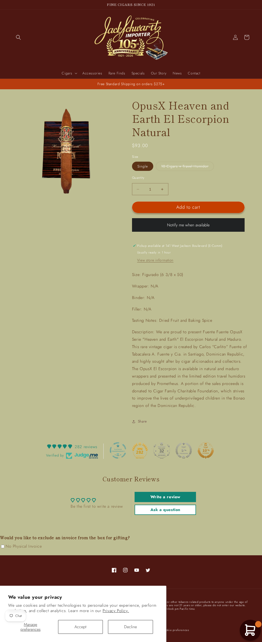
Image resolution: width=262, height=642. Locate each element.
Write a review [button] (165, 497)
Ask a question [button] (165, 510)
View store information (155, 260)
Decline (130, 627)
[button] (18, 37)
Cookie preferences (175, 630)
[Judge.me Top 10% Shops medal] (206, 450)
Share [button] (142, 421)
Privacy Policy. (116, 611)
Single (142, 166)
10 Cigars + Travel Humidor (187, 167)
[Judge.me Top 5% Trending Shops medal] (184, 450)
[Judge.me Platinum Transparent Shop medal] (118, 450)
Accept (80, 627)
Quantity (138, 177)
